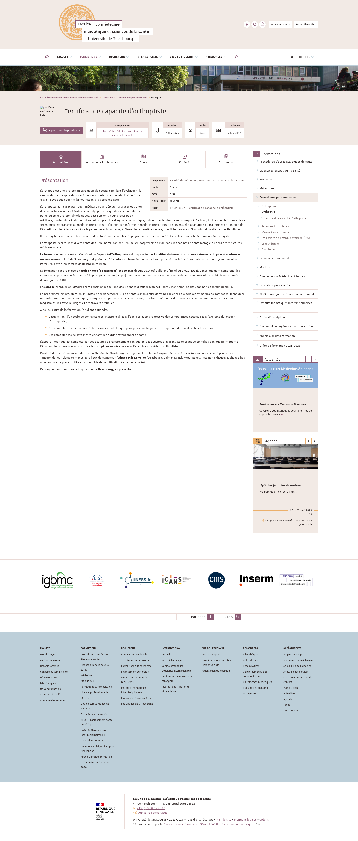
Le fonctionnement (51, 660)
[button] (236, 57)
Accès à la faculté (50, 694)
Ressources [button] (214, 57)
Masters (85, 698)
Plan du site (223, 819)
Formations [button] (88, 57)
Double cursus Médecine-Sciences (282, 404)
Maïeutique (87, 681)
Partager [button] (198, 616)
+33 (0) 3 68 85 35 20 (151, 808)
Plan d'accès (290, 688)
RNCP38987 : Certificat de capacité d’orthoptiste (202, 208)
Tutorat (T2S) (250, 660)
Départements (48, 677)
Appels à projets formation (96, 756)
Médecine (86, 675)
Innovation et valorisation (136, 698)
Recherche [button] (117, 57)
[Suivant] (314, 359)
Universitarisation (50, 689)
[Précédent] (308, 359)
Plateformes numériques (257, 682)
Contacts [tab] (184, 162)
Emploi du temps (293, 654)
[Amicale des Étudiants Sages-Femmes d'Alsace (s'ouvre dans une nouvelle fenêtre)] (139, 580)
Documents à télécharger (298, 660)
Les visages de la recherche (137, 703)
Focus (286, 705)
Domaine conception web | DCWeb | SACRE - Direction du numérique (208, 824)
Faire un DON (282, 24)
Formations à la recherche (136, 666)
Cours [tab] (143, 162)
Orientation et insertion (216, 670)
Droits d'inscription (92, 740)
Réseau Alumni (251, 666)
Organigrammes (49, 666)
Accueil (166, 654)
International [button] (147, 57)
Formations (109, 97)
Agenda (287, 699)
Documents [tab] (226, 162)
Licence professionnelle (94, 692)
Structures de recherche (135, 660)
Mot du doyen (48, 654)
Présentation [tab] (61, 162)
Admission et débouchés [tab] (102, 162)
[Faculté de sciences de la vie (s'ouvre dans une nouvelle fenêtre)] (100, 580)
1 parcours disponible (62, 130)
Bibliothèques (48, 683)
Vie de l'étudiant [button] (182, 57)
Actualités (289, 693)
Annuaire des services (52, 700)
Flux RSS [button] (226, 616)
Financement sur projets (135, 671)
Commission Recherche (134, 654)
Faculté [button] (62, 57)
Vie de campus (210, 654)
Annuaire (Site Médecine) (297, 666)
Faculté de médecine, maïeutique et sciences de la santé (69, 97)
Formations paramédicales (133, 97)
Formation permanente (94, 714)
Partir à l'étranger (172, 660)
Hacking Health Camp (255, 688)
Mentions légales (245, 819)
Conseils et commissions (54, 671)
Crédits (264, 819)
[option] (179, 78)
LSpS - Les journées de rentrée (280, 485)
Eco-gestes (249, 693)
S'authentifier (307, 24)
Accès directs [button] (300, 57)
